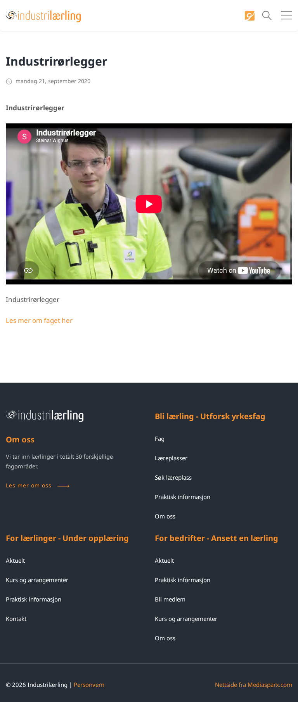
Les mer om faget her (39, 320)
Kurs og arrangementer (37, 580)
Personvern (89, 684)
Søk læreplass (173, 477)
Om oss (165, 516)
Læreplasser (171, 458)
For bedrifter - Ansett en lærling (216, 538)
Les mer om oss (29, 485)
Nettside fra (253, 684)
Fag (160, 438)
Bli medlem (170, 599)
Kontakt (16, 618)
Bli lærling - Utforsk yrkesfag (210, 416)
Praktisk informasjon (182, 497)
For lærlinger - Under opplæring (67, 538)
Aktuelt (15, 560)
